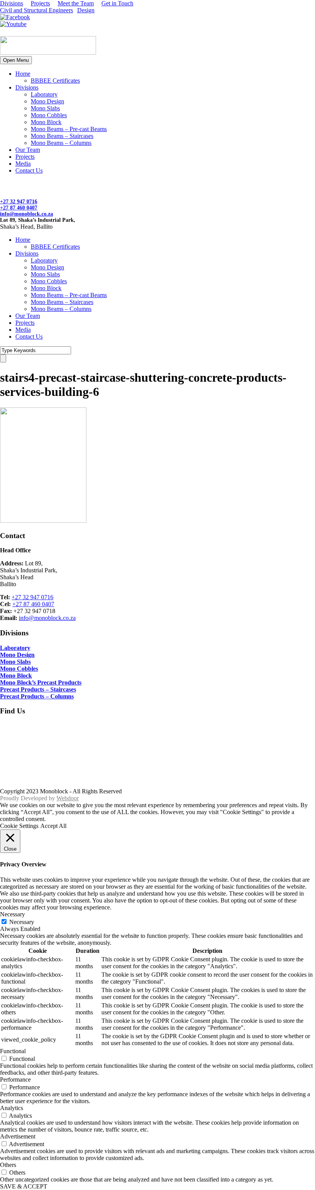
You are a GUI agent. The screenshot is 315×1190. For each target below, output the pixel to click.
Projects (40, 3)
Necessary (21, 922)
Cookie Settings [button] (19, 826)
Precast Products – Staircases (38, 689)
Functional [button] (13, 1051)
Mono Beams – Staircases (62, 136)
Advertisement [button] (17, 1136)
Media (23, 163)
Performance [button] (15, 1079)
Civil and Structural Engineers (36, 10)
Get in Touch (117, 3)
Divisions (11, 3)
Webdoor (67, 798)
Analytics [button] (11, 1108)
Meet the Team (76, 3)
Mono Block (46, 122)
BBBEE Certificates (55, 80)
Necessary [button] (12, 914)
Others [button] (8, 1165)
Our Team (27, 149)
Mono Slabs (45, 108)
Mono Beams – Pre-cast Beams (69, 129)
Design (85, 10)
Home (22, 73)
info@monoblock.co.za (26, 214)
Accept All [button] (53, 826)
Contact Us (29, 170)
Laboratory (44, 94)
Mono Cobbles (49, 115)
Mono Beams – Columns (61, 143)
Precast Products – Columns (37, 696)
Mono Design (47, 101)
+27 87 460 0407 (18, 208)
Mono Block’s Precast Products (40, 682)
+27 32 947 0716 (18, 201)
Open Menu (16, 60)
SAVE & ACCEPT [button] (23, 1186)
